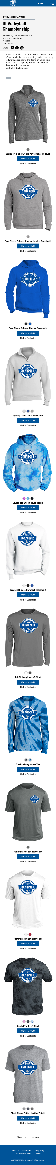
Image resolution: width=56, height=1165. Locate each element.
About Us (15, 1151)
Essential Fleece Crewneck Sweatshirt (28, 590)
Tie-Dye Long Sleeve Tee (28, 764)
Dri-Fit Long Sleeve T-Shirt (28, 677)
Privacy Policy (39, 1151)
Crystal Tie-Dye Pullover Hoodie (28, 502)
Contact (38, 1154)
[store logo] (12, 3)
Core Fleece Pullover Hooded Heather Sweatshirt (28, 241)
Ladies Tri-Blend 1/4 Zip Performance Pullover (28, 153)
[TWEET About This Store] (12, 47)
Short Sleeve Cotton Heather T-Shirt (28, 1113)
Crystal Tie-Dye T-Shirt (28, 1026)
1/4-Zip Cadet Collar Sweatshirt (28, 415)
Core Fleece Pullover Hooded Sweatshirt (28, 328)
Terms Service (26, 1151)
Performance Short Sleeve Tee (28, 851)
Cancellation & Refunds (24, 1154)
